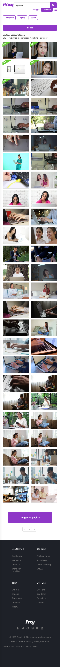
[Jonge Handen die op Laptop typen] (16, 346)
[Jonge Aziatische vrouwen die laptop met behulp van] (44, 180)
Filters (30, 28)
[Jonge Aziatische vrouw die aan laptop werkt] (44, 401)
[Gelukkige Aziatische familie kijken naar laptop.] (16, 87)
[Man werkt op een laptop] (16, 253)
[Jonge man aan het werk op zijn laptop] (44, 457)
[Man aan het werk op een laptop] (44, 309)
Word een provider (16, 569)
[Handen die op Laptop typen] (16, 217)
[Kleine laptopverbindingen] (16, 180)
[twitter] (23, 628)
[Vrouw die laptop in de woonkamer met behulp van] (44, 420)
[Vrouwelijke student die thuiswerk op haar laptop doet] (16, 364)
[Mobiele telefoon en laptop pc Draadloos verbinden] (16, 69)
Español (15, 594)
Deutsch (16, 602)
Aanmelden (46, 10)
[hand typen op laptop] (44, 124)
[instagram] (32, 628)
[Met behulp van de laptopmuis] (16, 143)
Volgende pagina (30, 517)
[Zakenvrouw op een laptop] (44, 143)
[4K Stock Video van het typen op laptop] (44, 346)
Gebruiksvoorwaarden (13, 646)
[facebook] (18, 628)
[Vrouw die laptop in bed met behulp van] (16, 290)
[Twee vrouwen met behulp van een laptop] (44, 235)
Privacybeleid (32, 646)
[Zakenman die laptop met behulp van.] (16, 106)
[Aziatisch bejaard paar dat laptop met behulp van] (44, 494)
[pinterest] (28, 628)
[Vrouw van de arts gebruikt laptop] (16, 161)
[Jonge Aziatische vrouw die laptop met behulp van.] (16, 235)
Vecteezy (16, 560)
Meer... (15, 606)
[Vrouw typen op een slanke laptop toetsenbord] (44, 364)
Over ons (41, 589)
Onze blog (41, 598)
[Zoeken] (53, 5)
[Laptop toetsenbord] (44, 87)
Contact (40, 602)
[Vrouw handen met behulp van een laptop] (44, 217)
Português (17, 598)
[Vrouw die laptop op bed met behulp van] (44, 290)
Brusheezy (17, 556)
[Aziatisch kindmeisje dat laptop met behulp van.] (16, 272)
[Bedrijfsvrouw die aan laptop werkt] (44, 69)
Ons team (41, 594)
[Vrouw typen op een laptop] (16, 309)
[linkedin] (42, 628)
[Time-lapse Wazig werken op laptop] (16, 494)
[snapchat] (37, 628)
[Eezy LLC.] (30, 622)
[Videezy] (8, 5)
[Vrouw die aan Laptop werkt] (16, 198)
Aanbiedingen (43, 556)
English (15, 589)
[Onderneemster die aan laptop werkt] (16, 50)
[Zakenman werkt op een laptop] (44, 253)
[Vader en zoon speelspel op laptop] (44, 383)
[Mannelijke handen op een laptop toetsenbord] (16, 383)
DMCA (40, 568)
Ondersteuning (44, 564)
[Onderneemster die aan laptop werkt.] (44, 50)
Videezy (16, 564)
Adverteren (42, 560)
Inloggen (36, 10)
